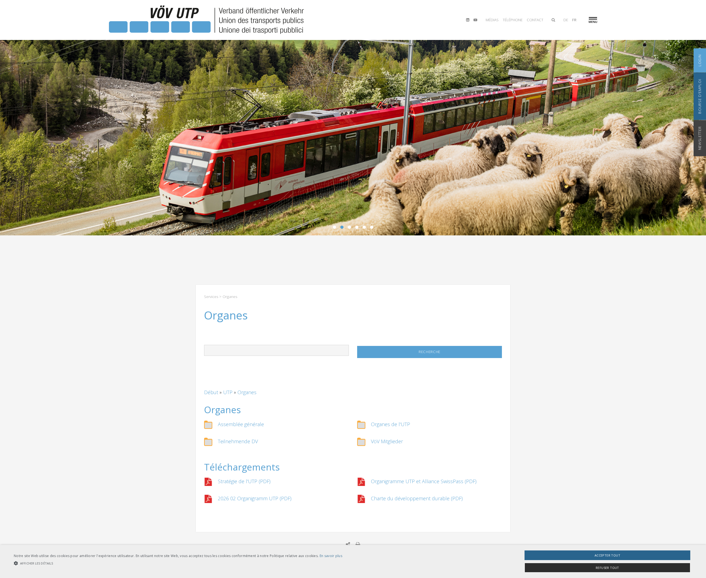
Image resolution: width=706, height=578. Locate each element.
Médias (492, 19)
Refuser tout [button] (607, 568)
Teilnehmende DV (238, 441)
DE (565, 19)
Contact (535, 19)
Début (212, 392)
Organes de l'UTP (390, 424)
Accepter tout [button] (607, 555)
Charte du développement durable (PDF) (417, 498)
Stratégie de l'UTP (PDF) (244, 481)
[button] (178, 563)
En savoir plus (331, 555)
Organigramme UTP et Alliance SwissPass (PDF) (424, 481)
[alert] (353, 561)
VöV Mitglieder (387, 441)
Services (211, 296)
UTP (228, 392)
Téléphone (513, 19)
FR (574, 19)
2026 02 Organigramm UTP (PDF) (255, 498)
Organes (246, 392)
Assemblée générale (241, 424)
